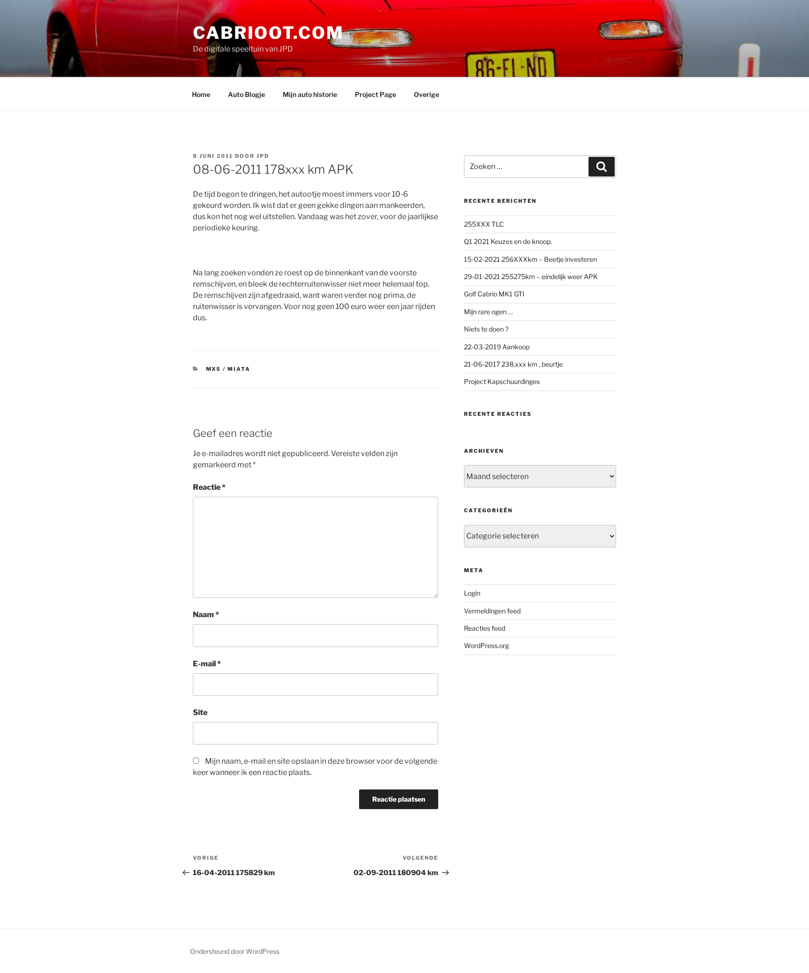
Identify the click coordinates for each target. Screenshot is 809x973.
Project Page (375, 94)
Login (472, 593)
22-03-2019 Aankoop (497, 347)
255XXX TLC (484, 224)
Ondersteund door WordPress (234, 951)
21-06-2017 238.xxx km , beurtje (513, 364)
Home (201, 94)
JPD (263, 156)
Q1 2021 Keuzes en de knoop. (508, 241)
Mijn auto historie (310, 94)
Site (200, 712)
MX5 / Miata (228, 369)
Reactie (209, 487)
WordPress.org (486, 645)
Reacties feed (484, 628)
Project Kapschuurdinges (502, 381)
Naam (206, 614)
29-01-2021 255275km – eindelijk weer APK (531, 276)
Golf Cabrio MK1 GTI (494, 294)
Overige (426, 94)
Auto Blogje (246, 94)
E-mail (207, 663)
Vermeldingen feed (492, 611)
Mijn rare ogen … (488, 312)
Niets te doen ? (486, 329)
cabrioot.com (268, 32)
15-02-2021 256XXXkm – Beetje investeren (530, 259)
